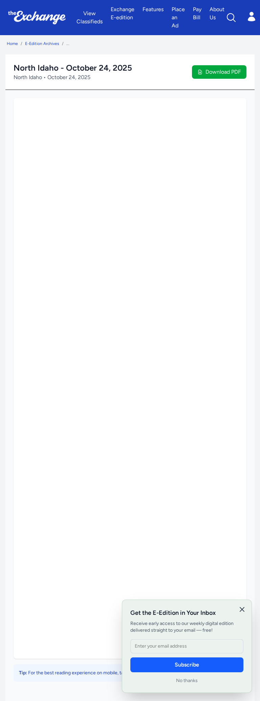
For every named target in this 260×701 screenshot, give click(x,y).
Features (153, 9)
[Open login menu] (251, 16)
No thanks (187, 680)
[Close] (242, 609)
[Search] (231, 17)
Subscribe (187, 664)
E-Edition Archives (42, 43)
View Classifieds (90, 17)
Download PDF (223, 72)
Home (12, 43)
